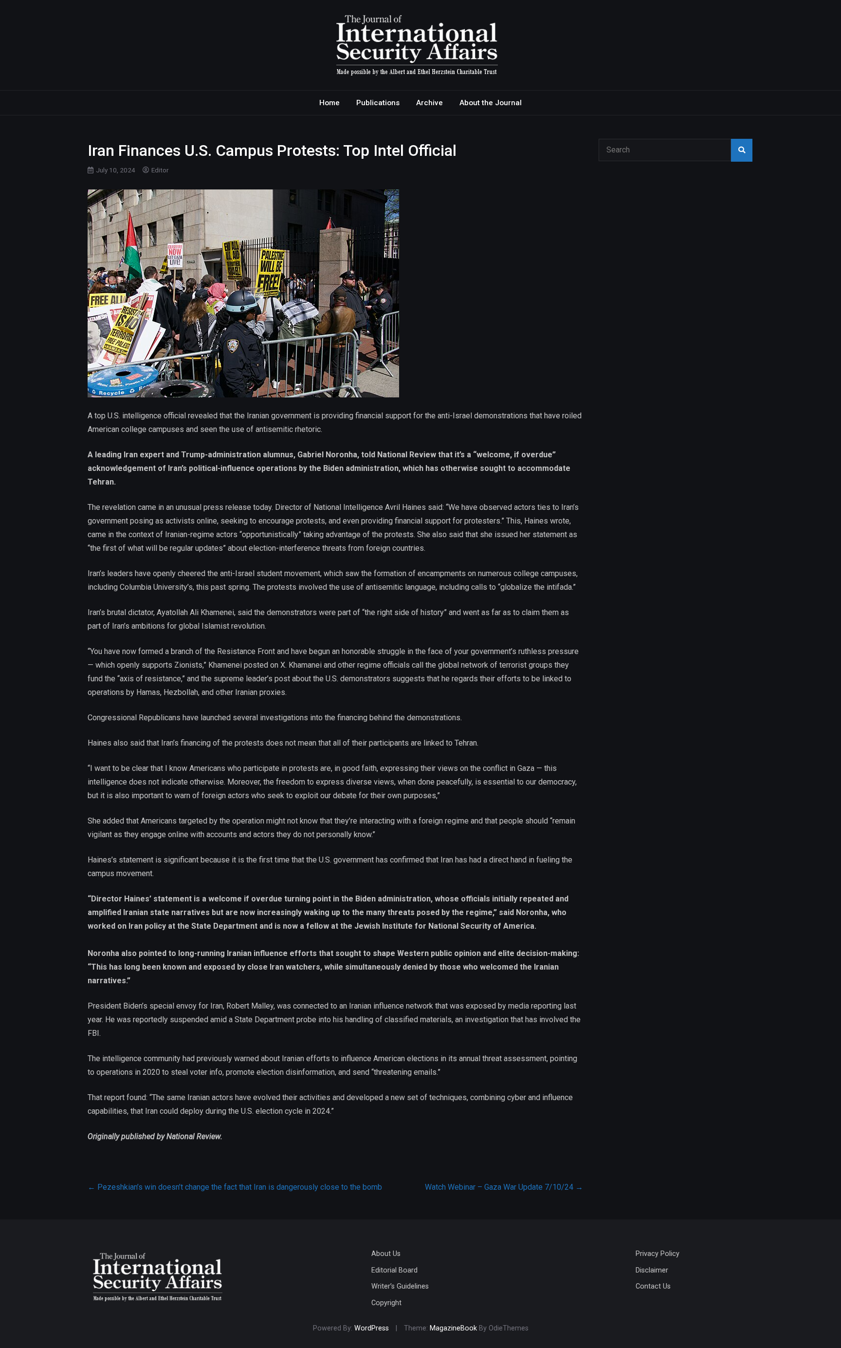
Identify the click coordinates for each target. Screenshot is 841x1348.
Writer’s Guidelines (400, 1286)
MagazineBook (453, 1328)
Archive (429, 102)
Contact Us (653, 1286)
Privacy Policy (657, 1254)
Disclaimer (652, 1270)
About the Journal (490, 102)
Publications (378, 102)
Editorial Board (394, 1270)
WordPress (371, 1328)
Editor (160, 170)
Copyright (386, 1303)
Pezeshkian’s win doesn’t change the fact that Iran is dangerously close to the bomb (235, 1187)
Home (329, 102)
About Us (386, 1254)
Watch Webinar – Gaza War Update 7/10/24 (504, 1187)
